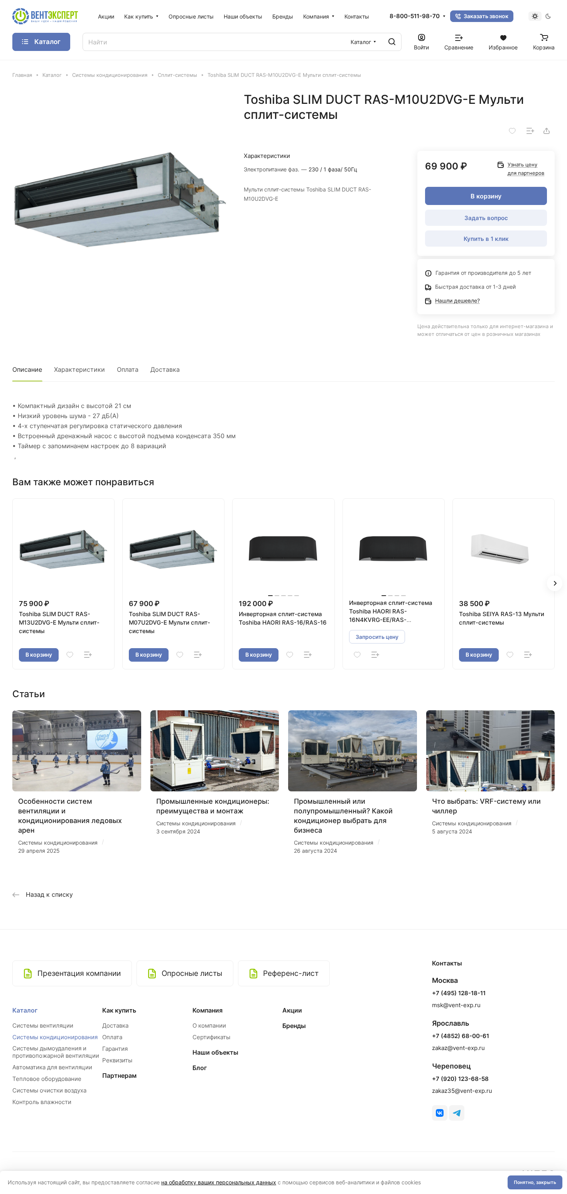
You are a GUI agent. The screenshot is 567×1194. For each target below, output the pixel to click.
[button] (554, 583)
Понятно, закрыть (535, 1182)
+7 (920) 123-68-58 (460, 1078)
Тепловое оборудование (46, 1078)
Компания (207, 1010)
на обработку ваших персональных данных (218, 1182)
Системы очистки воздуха (49, 1090)
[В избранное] (512, 131)
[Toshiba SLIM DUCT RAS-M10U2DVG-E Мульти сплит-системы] (120, 200)
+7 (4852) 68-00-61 (460, 1036)
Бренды (294, 1026)
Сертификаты (211, 1037)
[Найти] (392, 42)
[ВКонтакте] (439, 1113)
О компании (209, 1025)
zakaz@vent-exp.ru (458, 1048)
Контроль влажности (41, 1102)
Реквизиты (117, 1060)
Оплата (127, 369)
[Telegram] (456, 1113)
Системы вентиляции (42, 1025)
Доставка (165, 369)
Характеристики (79, 369)
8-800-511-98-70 (415, 16)
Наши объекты (215, 1052)
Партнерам (119, 1075)
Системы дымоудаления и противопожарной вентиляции (55, 1052)
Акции (292, 1010)
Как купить (119, 1010)
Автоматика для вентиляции (52, 1067)
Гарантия (115, 1048)
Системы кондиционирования (55, 1037)
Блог (199, 1068)
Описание (27, 369)
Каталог (24, 1010)
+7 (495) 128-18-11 (459, 993)
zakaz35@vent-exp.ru (462, 1090)
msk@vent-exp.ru (456, 1005)
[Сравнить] (530, 131)
